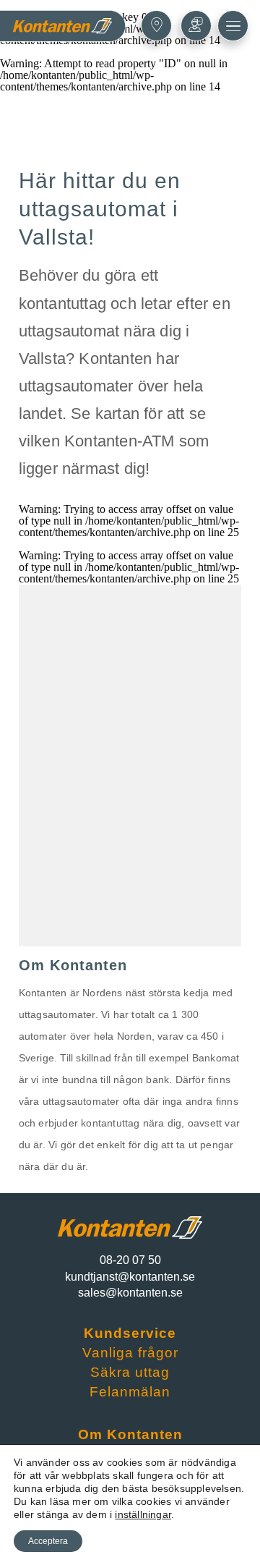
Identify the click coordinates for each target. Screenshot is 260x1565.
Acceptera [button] (48, 1541)
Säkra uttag (130, 1372)
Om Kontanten (130, 1434)
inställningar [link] (143, 1514)
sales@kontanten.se (130, 1292)
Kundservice (130, 1333)
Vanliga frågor (130, 1352)
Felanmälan (130, 1391)
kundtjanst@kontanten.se (130, 1277)
